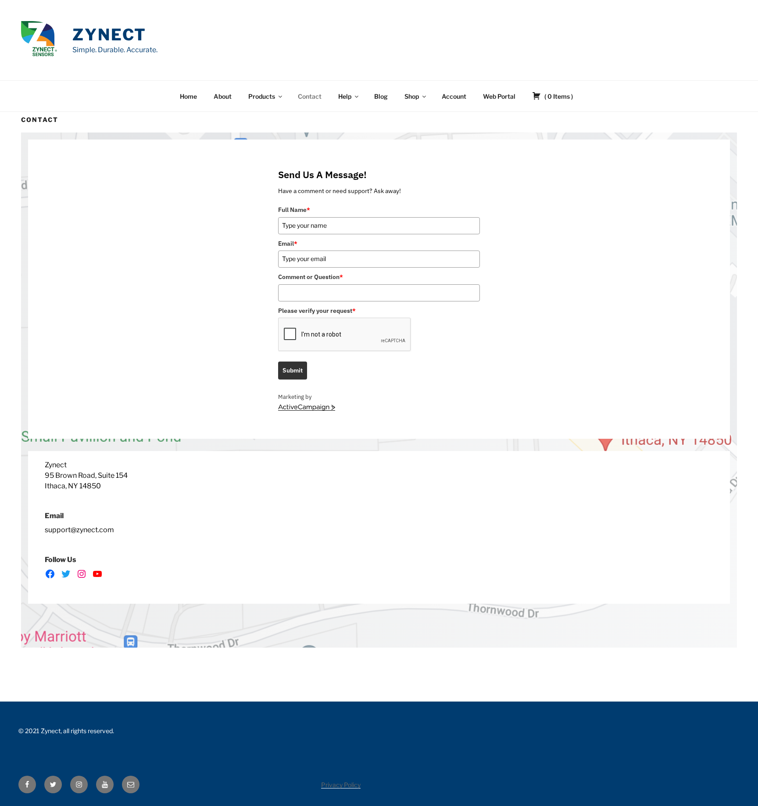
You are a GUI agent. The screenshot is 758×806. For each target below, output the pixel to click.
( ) (558, 96)
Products (261, 96)
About (223, 96)
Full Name (294, 210)
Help (344, 96)
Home (188, 96)
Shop (411, 96)
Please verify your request (317, 311)
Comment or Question (310, 277)
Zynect (109, 34)
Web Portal (499, 96)
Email (287, 243)
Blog (381, 96)
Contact (310, 96)
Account (454, 96)
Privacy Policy (341, 784)
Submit (292, 370)
